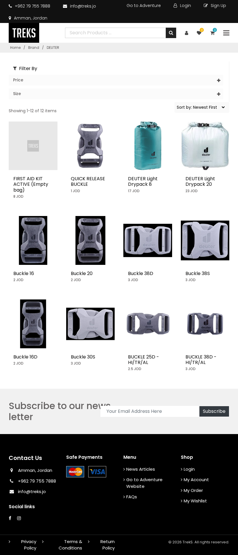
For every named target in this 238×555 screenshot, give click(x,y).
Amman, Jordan (30, 18)
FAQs (131, 497)
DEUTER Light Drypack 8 (143, 181)
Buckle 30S (83, 357)
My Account (196, 480)
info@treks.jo (83, 6)
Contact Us (25, 458)
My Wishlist (195, 501)
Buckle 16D (25, 357)
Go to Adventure (144, 5)
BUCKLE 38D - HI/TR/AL (201, 360)
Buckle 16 (23, 273)
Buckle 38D (140, 273)
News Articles (140, 469)
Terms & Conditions (70, 544)
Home (15, 47)
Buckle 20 (82, 273)
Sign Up (218, 5)
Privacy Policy (28, 544)
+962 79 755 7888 (32, 6)
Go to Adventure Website (144, 483)
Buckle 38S (197, 273)
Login (185, 5)
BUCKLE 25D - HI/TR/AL (143, 360)
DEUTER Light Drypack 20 (200, 181)
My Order (193, 490)
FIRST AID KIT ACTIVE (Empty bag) (30, 184)
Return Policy (107, 544)
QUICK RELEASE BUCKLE (88, 181)
